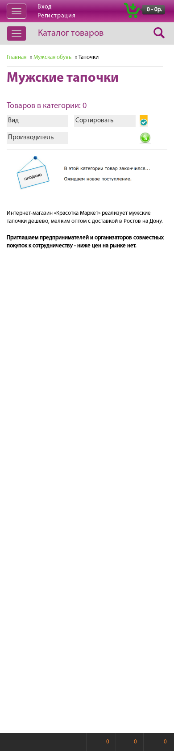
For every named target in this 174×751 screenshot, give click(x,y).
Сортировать (94, 120)
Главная (16, 57)
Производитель (31, 137)
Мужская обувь (52, 57)
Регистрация (56, 16)
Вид (13, 120)
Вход (44, 7)
